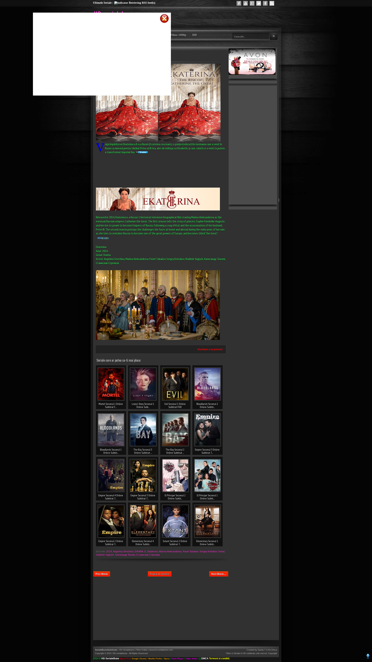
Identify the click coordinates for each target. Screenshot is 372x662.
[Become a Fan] (265, 3)
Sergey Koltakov (208, 551)
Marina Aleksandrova (170, 551)
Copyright (272, 653)
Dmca (274, 650)
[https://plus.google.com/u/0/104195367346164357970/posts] (252, 3)
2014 (109, 551)
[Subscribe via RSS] (272, 3)
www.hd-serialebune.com (161, 650)
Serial (221, 551)
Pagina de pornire (159, 574)
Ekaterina (152, 551)
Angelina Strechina (123, 551)
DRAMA (139, 551)
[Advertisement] (97, 29)
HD (194, 34)
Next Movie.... (218, 574)
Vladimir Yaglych (105, 554)
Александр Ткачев (125, 554)
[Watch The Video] (245, 3)
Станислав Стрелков (148, 554)
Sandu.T (262, 650)
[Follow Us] (258, 3)
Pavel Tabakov (191, 551)
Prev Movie (102, 574)
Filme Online (141, 650)
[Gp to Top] (368, 658)
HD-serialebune (120, 653)
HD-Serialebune (127, 650)
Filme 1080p (178, 34)
